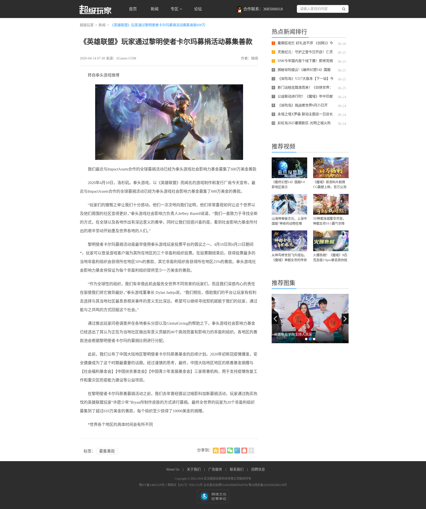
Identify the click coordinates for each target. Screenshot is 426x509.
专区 (175, 9)
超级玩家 (87, 25)
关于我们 (194, 469)
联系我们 (237, 469)
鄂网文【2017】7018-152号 (185, 485)
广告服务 (215, 469)
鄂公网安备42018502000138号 (267, 485)
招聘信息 (258, 469)
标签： (89, 451)
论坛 (198, 9)
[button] (275, 319)
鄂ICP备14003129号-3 (153, 485)
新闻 (155, 9)
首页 (133, 9)
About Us (173, 469)
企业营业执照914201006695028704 (225, 485)
